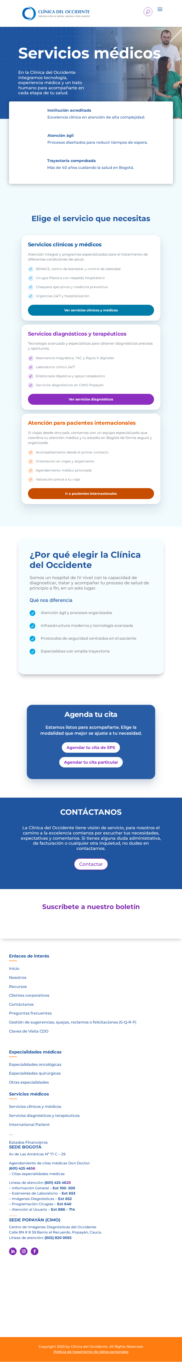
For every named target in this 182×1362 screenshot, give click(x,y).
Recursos (18, 986)
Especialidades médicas (35, 1052)
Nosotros (17, 977)
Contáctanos (21, 1004)
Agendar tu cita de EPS (91, 747)
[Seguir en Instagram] (23, 1251)
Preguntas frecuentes (30, 1013)
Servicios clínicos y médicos (35, 1106)
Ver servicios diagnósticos (91, 399)
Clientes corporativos (29, 995)
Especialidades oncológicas (35, 1064)
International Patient (29, 1124)
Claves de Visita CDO (28, 1031)
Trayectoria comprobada (71, 160)
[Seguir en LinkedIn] (13, 1251)
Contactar (91, 864)
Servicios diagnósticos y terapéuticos (44, 1115)
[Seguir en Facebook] (34, 1251)
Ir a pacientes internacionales (91, 493)
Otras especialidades (29, 1082)
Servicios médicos (29, 1094)
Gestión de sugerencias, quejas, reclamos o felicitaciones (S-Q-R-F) (72, 1022)
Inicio (14, 968)
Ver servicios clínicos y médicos (91, 310)
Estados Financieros (28, 1142)
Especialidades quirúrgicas (35, 1073)
